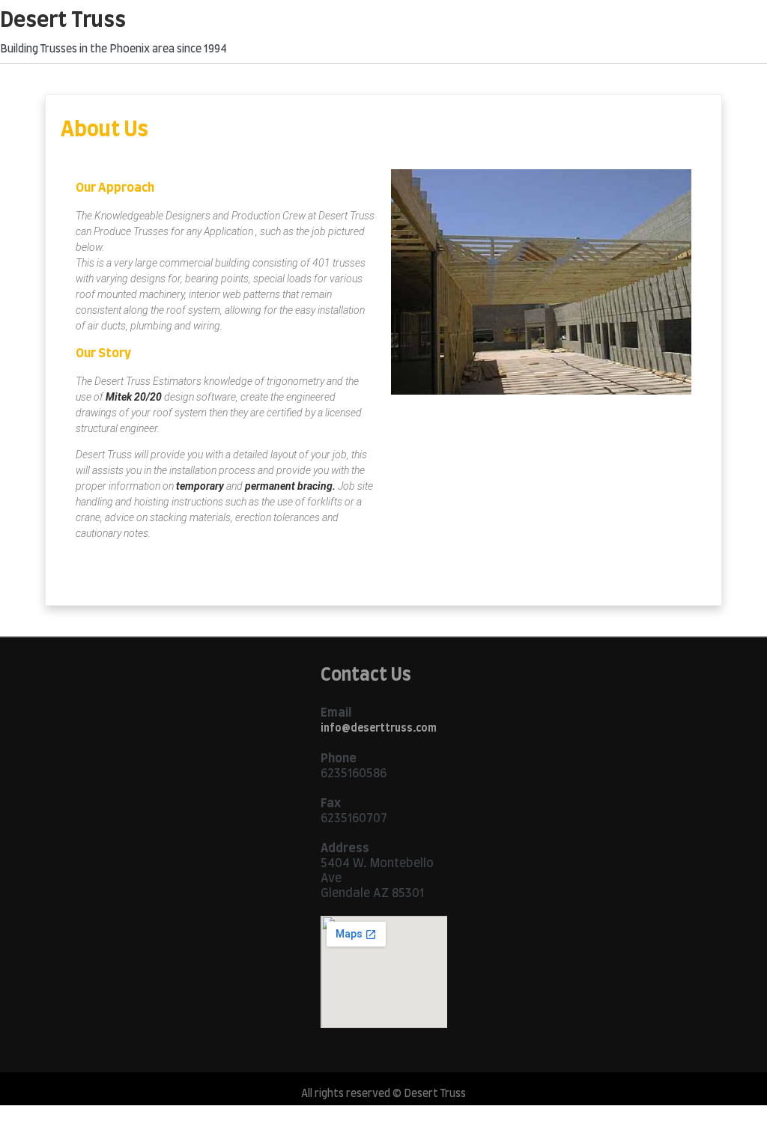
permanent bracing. (290, 486)
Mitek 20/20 (134, 397)
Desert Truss (63, 20)
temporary (200, 486)
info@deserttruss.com (379, 728)
